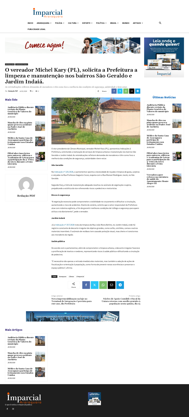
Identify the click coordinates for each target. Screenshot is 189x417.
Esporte (86, 23)
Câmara (71, 276)
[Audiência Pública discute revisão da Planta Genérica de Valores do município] (40, 111)
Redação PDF (13, 91)
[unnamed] (72, 55)
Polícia (58, 23)
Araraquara (43, 23)
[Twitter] (120, 91)
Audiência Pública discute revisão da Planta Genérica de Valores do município (21, 110)
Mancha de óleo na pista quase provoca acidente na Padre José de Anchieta (20, 126)
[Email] (131, 91)
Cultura (72, 23)
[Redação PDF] (26, 184)
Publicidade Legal (37, 29)
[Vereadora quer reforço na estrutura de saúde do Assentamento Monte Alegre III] (176, 177)
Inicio (30, 23)
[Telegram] (137, 91)
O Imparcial (80, 276)
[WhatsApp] (125, 91)
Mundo (125, 23)
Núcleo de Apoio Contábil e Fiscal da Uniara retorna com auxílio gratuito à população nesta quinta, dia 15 (121, 301)
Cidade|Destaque (22, 64)
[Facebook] (114, 91)
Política (100, 23)
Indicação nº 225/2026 (63, 171)
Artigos (137, 23)
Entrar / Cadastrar (32, 2)
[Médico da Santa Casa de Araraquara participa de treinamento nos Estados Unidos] (40, 141)
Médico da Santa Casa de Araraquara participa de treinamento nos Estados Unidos (20, 141)
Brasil (113, 23)
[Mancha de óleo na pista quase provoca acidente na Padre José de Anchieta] (40, 126)
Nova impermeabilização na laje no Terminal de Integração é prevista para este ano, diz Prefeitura (71, 301)
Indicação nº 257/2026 (64, 224)
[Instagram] (13, 409)
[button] (160, 23)
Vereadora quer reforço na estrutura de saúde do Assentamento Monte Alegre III (157, 179)
